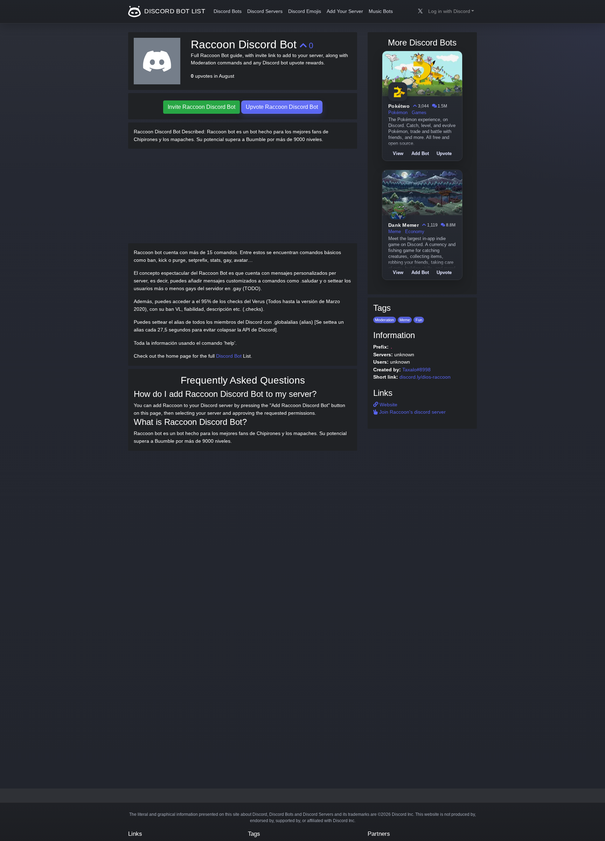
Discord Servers (265, 11)
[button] (451, 11)
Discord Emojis (304, 11)
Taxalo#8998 (416, 369)
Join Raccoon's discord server (412, 412)
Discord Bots (228, 11)
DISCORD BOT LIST (173, 11)
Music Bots (381, 11)
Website (387, 404)
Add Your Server (345, 11)
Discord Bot (229, 356)
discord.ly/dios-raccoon (425, 377)
